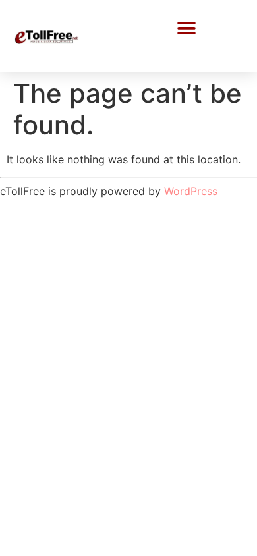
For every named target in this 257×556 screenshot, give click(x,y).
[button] (186, 28)
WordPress (190, 191)
